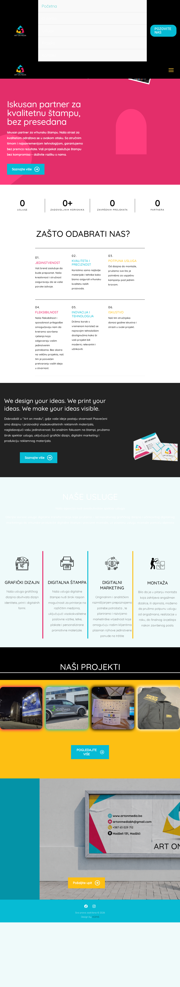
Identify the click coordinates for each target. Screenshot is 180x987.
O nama (49, 18)
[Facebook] (86, 906)
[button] (163, 31)
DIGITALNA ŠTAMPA (67, 582)
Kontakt (49, 55)
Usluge (48, 30)
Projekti (48, 42)
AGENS (95, 916)
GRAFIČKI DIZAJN (22, 582)
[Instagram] (94, 906)
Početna (49, 6)
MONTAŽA (157, 582)
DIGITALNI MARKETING (112, 585)
